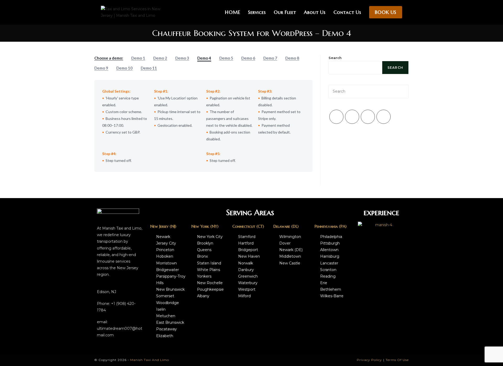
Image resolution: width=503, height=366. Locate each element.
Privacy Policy (369, 360)
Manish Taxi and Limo (149, 360)
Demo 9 (101, 68)
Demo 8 (292, 58)
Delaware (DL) (286, 226)
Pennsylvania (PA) (330, 226)
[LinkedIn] (383, 117)
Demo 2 (160, 58)
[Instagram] (368, 117)
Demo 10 (124, 68)
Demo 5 (226, 58)
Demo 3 (182, 58)
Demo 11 (149, 68)
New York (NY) (204, 226)
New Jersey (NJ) (163, 226)
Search (335, 58)
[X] (336, 117)
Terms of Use (397, 360)
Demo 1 (138, 58)
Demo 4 (204, 58)
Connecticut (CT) (248, 226)
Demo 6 (248, 58)
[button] (362, 225)
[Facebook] (352, 117)
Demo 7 (270, 58)
